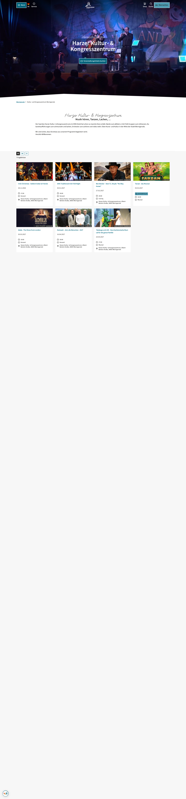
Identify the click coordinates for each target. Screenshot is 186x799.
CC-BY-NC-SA (127, 179)
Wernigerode (20, 102)
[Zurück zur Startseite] (89, 5)
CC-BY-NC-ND (49, 179)
